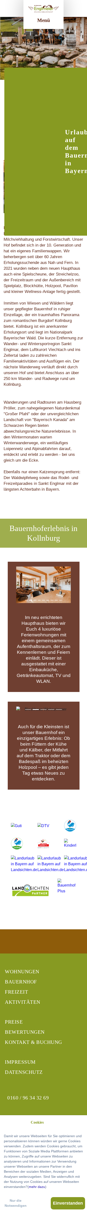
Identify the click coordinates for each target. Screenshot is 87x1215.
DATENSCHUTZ (24, 1072)
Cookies (37, 1122)
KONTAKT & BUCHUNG (33, 1042)
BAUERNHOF (21, 982)
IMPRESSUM (20, 1062)
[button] (20, 585)
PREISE (14, 1022)
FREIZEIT (16, 992)
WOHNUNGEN (22, 972)
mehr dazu (37, 1187)
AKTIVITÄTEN (22, 1002)
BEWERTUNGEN (25, 1032)
